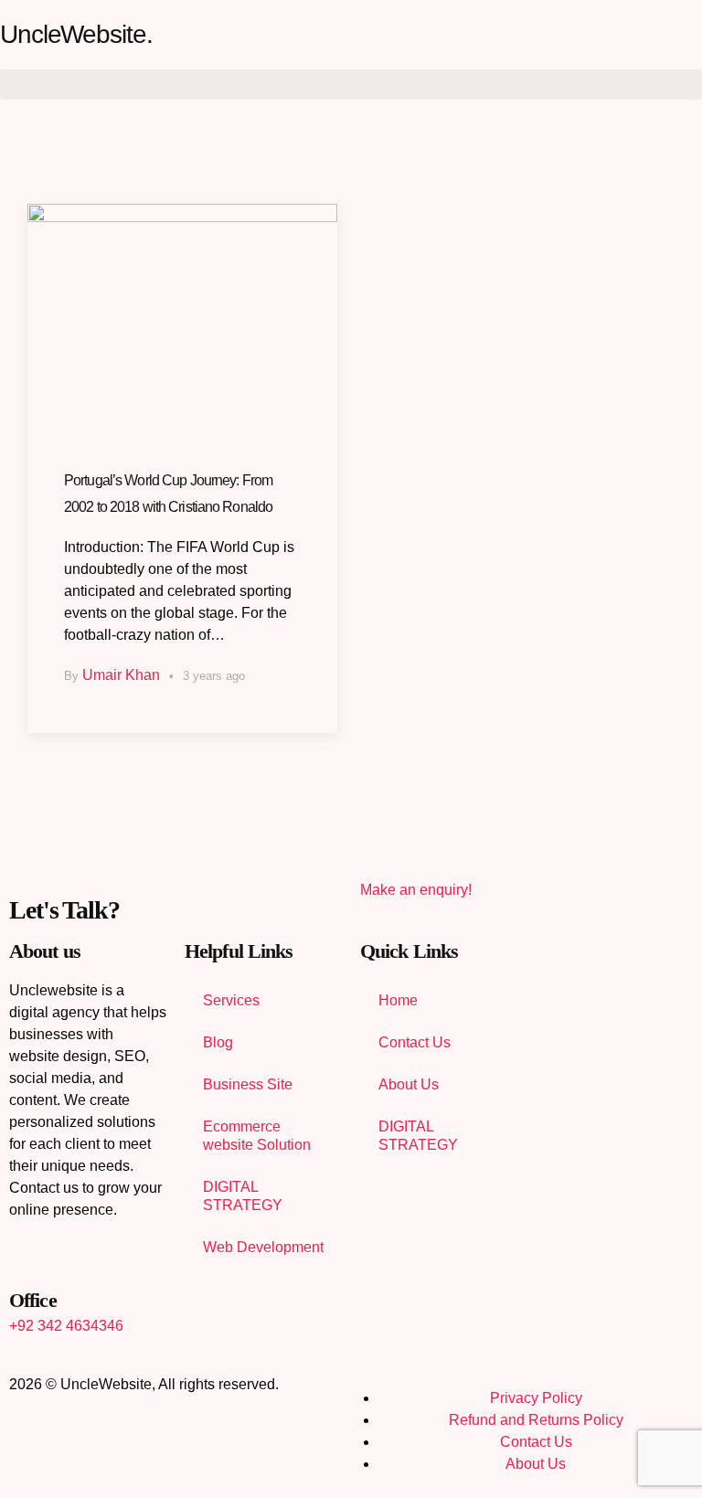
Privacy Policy (536, 1398)
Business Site (247, 1084)
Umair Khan (121, 675)
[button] (351, 84)
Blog (218, 1042)
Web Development (263, 1247)
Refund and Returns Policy (536, 1420)
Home (398, 1000)
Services (231, 1000)
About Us (408, 1084)
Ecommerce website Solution (257, 1136)
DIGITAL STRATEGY (242, 1196)
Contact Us (414, 1042)
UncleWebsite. (76, 34)
